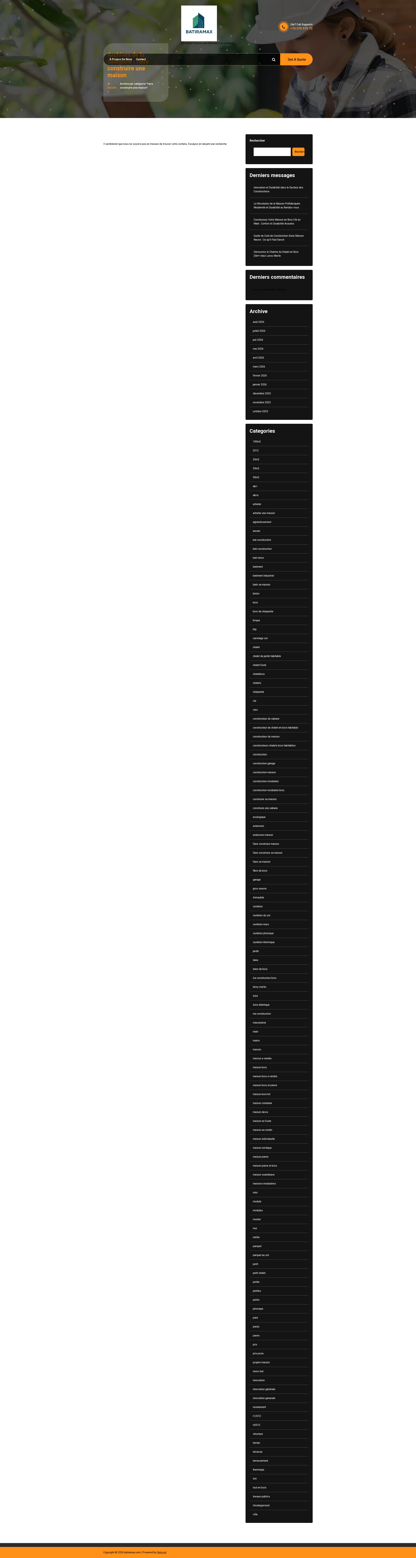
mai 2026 (258, 348)
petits (256, 1299)
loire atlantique (261, 1004)
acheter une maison (264, 513)
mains (256, 1040)
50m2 (256, 477)
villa (255, 1514)
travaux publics (261, 1496)
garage (257, 879)
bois (255, 602)
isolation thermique (264, 942)
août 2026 (258, 321)
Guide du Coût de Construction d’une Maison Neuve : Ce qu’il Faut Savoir (279, 237)
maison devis (260, 1112)
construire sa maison (265, 799)
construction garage (264, 763)
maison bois (260, 1067)
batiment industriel (263, 575)
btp (255, 629)
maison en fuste (262, 1121)
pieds (256, 1326)
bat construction (262, 539)
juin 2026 (258, 339)
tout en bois (259, 1487)
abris (256, 495)
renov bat (258, 1371)
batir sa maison (261, 584)
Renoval (161, 1552)
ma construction (262, 1013)
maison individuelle (264, 1138)
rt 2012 (257, 1416)
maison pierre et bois (265, 1165)
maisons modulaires (264, 1183)
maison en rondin (262, 1129)
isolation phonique (263, 933)
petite (256, 1281)
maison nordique (262, 1147)
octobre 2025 (260, 411)
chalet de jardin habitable (267, 656)
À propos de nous (121, 59)
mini (255, 1192)
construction (260, 754)
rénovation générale (264, 1389)
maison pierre (260, 1156)
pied (255, 1317)
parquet (257, 1246)
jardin (256, 951)
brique (256, 620)
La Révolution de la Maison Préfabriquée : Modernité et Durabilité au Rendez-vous (277, 205)
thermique (258, 1469)
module (257, 1201)
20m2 (256, 459)
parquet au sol (261, 1255)
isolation (258, 906)
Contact (141, 59)
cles (255, 709)
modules (258, 1210)
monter (257, 1219)
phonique (258, 1308)
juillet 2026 (259, 330)
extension (258, 826)
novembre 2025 (262, 402)
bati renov (258, 557)
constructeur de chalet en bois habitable (275, 727)
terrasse (257, 1451)
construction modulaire (266, 781)
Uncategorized (261, 1505)
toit (255, 1478)
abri (255, 486)
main (255, 1031)
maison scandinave (264, 1174)
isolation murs (261, 924)
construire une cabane (265, 808)
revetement (259, 1407)
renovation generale (264, 1398)
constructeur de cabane (266, 718)
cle (254, 700)
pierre (256, 1335)
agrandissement (262, 522)
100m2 (257, 441)
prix (255, 1344)
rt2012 (256, 1425)
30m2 (256, 468)
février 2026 (260, 375)
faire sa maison (261, 861)
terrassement (260, 1460)
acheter (257, 504)
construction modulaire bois (268, 790)
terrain (256, 1442)
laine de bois (260, 969)
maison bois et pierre (265, 1085)
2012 (256, 450)
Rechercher (257, 140)
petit (255, 1264)
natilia (256, 1237)
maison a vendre (262, 1058)
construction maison (264, 772)
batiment (258, 566)
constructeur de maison (266, 736)
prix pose (258, 1353)
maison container (262, 1103)
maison (257, 1049)
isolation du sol (261, 915)
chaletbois (259, 674)
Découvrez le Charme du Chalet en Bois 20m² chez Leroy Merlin (276, 253)
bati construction (262, 548)
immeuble (258, 897)
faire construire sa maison (267, 852)
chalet (256, 647)
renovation (259, 1380)
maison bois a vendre (265, 1076)
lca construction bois (264, 978)
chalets (257, 682)
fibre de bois (260, 870)
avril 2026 (258, 357)
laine (255, 960)
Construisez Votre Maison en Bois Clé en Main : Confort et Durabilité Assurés (277, 221)
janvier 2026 (260, 384)
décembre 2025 (262, 393)
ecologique (259, 817)
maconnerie (259, 1022)
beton (256, 593)
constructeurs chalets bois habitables (274, 745)
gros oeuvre (259, 888)
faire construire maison (266, 843)
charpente (258, 691)
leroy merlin (259, 986)
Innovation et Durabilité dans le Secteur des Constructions (278, 189)
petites (257, 1290)
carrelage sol (260, 638)
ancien (256, 530)
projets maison (261, 1362)
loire (255, 995)
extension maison (263, 834)
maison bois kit (261, 1094)
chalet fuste (259, 665)
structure (258, 1433)
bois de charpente (263, 611)
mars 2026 (259, 366)
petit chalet (259, 1273)
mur (255, 1228)
